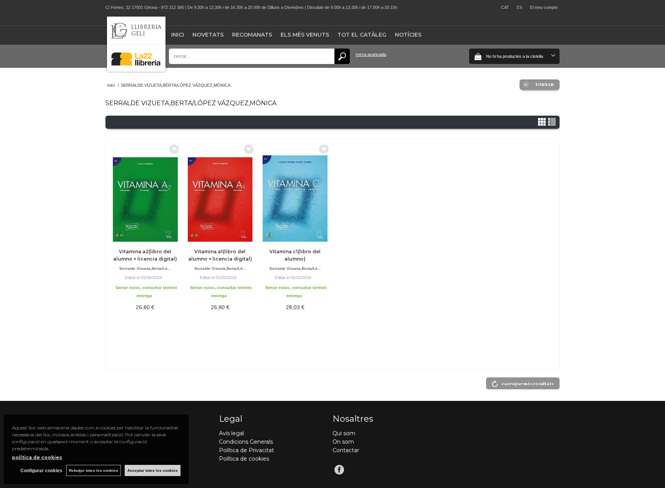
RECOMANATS (252, 34)
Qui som (343, 433)
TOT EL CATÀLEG (362, 34)
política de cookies (37, 457)
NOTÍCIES (408, 34)
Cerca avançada (371, 54)
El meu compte (544, 7)
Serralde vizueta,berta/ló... (145, 268)
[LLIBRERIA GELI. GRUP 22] (136, 70)
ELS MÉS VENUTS (305, 34)
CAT (505, 7)
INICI (177, 34)
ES (519, 7)
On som (343, 441)
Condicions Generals (246, 441)
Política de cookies (244, 458)
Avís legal (231, 433)
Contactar (345, 450)
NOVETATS (208, 34)
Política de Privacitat (246, 450)
